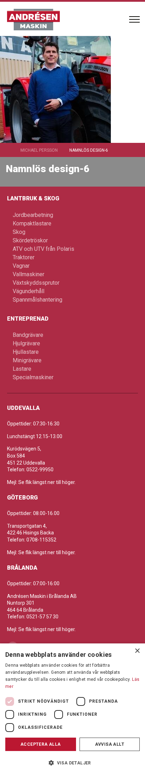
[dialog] (72, 709)
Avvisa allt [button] (109, 744)
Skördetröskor (30, 240)
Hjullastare (26, 352)
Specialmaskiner (33, 377)
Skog (19, 232)
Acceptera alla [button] (40, 744)
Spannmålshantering (37, 299)
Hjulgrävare (26, 343)
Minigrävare (27, 360)
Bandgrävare (28, 335)
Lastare (22, 368)
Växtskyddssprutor (36, 282)
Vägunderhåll (28, 291)
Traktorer (23, 257)
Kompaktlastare (32, 223)
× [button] (137, 651)
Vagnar (21, 265)
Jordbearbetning (33, 215)
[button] (72, 762)
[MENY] (134, 19)
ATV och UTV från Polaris (43, 249)
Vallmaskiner (28, 274)
